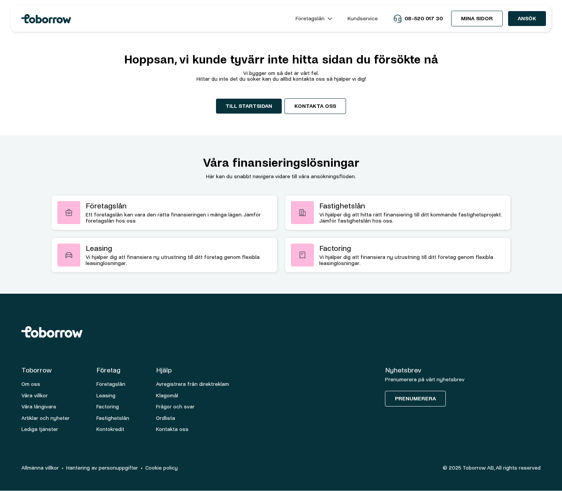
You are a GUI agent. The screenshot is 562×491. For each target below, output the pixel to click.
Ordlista (165, 418)
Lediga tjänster (39, 429)
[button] (314, 18)
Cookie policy (161, 468)
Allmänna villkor (40, 468)
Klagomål (167, 395)
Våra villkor (34, 395)
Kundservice (363, 18)
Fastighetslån (112, 418)
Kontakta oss (315, 106)
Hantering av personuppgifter (102, 468)
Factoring (107, 407)
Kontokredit (110, 429)
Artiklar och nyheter (45, 418)
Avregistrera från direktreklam (192, 384)
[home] (151, 18)
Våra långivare (38, 407)
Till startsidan (249, 106)
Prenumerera (415, 399)
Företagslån (110, 384)
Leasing (105, 395)
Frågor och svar (175, 407)
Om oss (30, 384)
